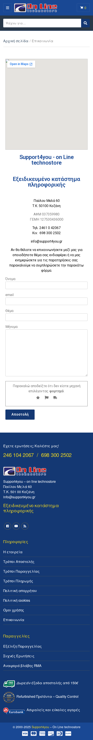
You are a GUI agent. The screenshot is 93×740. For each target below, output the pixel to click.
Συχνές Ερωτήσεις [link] (18, 655)
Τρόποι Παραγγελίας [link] (21, 571)
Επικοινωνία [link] (13, 619)
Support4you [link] (40, 727)
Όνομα (10, 279)
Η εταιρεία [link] (12, 551)
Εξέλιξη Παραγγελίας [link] (22, 646)
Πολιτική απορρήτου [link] (20, 590)
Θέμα (9, 311)
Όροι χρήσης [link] (13, 610)
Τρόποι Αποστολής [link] (18, 561)
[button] (84, 6)
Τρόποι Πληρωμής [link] (18, 580)
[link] (7, 526)
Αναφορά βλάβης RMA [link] (22, 665)
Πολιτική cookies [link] (16, 600)
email (9, 295)
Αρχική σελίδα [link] (15, 40)
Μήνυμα (11, 327)
